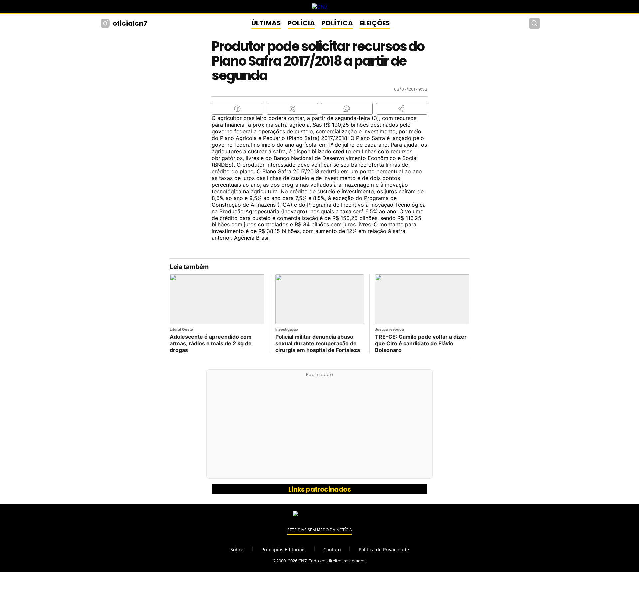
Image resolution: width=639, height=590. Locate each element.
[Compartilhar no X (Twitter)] (292, 109)
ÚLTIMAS (266, 23)
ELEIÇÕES (375, 23)
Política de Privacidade (384, 549)
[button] (402, 109)
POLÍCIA (301, 23)
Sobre (236, 549)
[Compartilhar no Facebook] (237, 109)
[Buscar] (534, 23)
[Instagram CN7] (106, 23)
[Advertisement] (319, 427)
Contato (332, 549)
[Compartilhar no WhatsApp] (347, 109)
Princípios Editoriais (283, 549)
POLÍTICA (337, 23)
